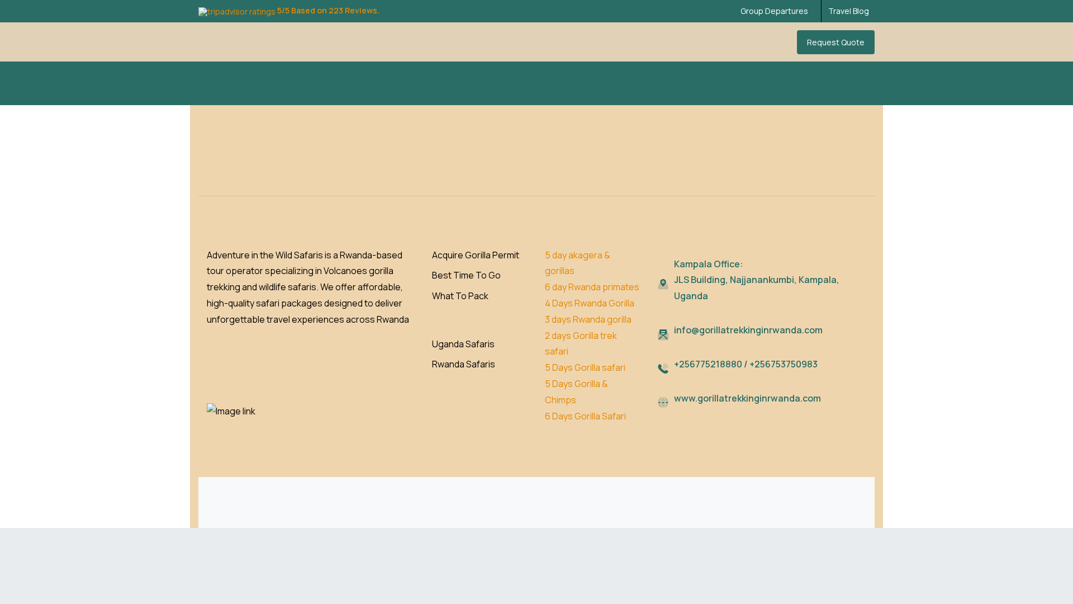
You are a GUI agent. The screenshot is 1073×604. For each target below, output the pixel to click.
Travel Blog (848, 11)
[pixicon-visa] (776, 511)
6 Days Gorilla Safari (585, 416)
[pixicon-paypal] (853, 511)
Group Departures (774, 11)
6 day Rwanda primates (592, 287)
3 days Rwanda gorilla (588, 319)
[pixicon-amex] (828, 511)
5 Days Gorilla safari (586, 367)
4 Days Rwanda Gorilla (590, 303)
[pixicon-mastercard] (802, 511)
